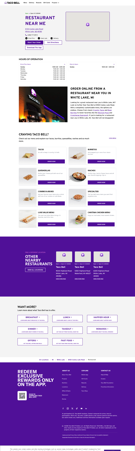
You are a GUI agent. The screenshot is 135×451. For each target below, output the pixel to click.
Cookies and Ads (66, 435)
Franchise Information (107, 387)
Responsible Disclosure (67, 437)
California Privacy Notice (83, 435)
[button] (70, 371)
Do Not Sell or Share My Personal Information (83, 437)
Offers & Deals (66, 391)
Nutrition (64, 383)
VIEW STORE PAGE (61, 279)
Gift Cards (46, 2)
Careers (103, 379)
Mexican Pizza (103, 113)
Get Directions (53, 42)
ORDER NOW (51, 161)
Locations (65, 387)
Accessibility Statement (102, 435)
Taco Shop (84, 391)
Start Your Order (34, 42)
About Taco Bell (66, 375)
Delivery (31, 2)
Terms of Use (93, 435)
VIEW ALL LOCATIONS (35, 270)
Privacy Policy (73, 435)
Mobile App (84, 375)
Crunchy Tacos (98, 110)
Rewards (39, 2)
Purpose (54, 2)
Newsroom (65, 395)
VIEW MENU (112, 138)
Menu (25, 2)
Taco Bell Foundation (107, 383)
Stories (64, 399)
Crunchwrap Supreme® (79, 115)
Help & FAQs (104, 375)
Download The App (34, 48)
